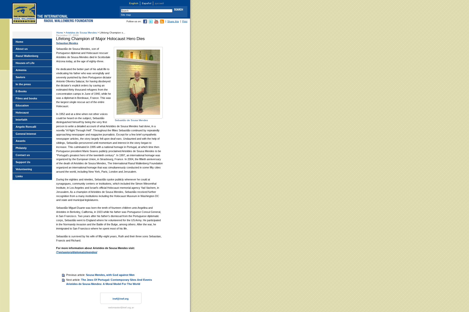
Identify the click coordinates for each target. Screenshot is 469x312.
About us (22, 48)
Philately (21, 147)
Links (19, 176)
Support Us (23, 162)
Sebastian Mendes (67, 43)
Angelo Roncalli (26, 126)
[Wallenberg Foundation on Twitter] (151, 22)
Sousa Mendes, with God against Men (110, 274)
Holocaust (22, 112)
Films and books (26, 98)
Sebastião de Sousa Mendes (131, 120)
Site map (126, 14)
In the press (23, 84)
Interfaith (21, 119)
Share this (173, 21)
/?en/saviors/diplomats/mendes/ (76, 252)
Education (22, 105)
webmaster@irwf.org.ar (121, 307)
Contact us (23, 155)
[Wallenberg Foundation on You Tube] (156, 22)
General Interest (26, 133)
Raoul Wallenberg (27, 55)
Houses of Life (25, 63)
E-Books (21, 91)
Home (59, 32)
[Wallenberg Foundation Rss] (162, 22)
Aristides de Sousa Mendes (81, 32)
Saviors (20, 77)
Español (146, 3)
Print (184, 21)
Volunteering (24, 169)
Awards (20, 140)
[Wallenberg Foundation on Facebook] (145, 22)
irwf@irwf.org (120, 298)
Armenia (21, 70)
